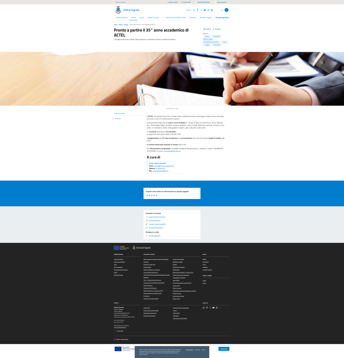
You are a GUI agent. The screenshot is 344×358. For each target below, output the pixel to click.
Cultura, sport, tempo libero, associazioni (154, 283)
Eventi (204, 283)
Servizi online (176, 286)
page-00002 (176, 280)
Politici (115, 272)
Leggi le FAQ (147, 308)
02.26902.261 (160, 168)
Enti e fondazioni (118, 267)
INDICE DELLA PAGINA (119, 113)
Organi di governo (118, 259)
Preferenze (189, 349)
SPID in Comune (177, 288)
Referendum (176, 270)
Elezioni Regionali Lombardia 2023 (153, 293)
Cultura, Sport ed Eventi (157, 163)
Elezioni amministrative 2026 (176, 17)
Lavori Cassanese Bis (178, 259)
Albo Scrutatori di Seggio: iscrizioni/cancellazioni (156, 259)
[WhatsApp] (204, 308)
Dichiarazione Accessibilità (180, 318)
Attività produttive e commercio (152, 270)
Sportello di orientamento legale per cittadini (184, 291)
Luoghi (204, 281)
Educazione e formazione (150, 288)
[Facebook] (207, 308)
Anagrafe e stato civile (149, 265)
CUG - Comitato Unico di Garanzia (152, 280)
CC (114, 339)
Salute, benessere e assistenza (181, 275)
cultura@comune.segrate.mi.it (164, 166)
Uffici (115, 265)
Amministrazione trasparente (181, 308)
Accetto (197, 349)
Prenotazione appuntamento (151, 311)
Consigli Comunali (207, 270)
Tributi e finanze (177, 294)
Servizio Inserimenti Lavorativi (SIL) (182, 283)
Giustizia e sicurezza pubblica (151, 299)
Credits (118, 339)
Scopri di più (224, 349)
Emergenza (147, 296)
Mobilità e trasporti (178, 262)
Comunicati (206, 262)
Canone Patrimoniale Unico (151, 272)
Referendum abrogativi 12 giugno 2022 (183, 272)
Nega (203, 349)
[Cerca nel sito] (226, 10)
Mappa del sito (124, 339)
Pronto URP (120, 331)
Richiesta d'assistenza (149, 316)
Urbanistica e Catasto (178, 296)
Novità (120, 25)
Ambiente (193, 17)
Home (115, 25)
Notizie (126, 25)
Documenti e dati (118, 275)
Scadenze (205, 267)
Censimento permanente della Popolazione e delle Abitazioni (157, 276)
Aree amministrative (119, 262)
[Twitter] (210, 308)
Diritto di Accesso (148, 285)
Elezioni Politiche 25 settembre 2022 (153, 291)
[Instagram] (207, 10)
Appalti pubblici (147, 267)
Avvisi (204, 265)
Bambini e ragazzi (206, 17)
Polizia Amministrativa (179, 267)
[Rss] (220, 308)
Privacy (175, 311)
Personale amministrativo (121, 270)
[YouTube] (213, 308)
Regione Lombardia (121, 2)
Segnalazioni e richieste (179, 278)
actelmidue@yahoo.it (173, 151)
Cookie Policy (176, 313)
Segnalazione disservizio (150, 313)
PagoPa (175, 265)
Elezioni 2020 (176, 299)
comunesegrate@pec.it (160, 171)
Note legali (176, 316)
